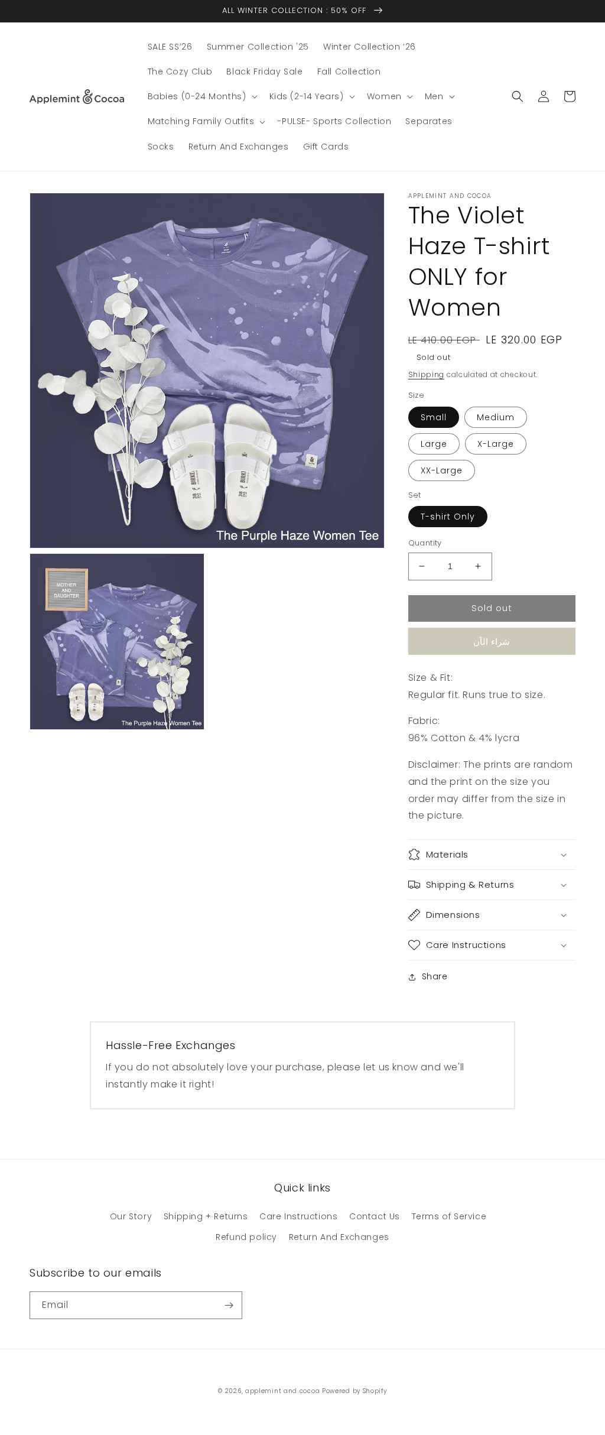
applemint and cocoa (282, 1391)
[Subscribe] (229, 1305)
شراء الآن (491, 641)
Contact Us (374, 1216)
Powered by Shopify (354, 1391)
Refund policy (246, 1237)
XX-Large (442, 470)
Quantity (425, 542)
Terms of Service (449, 1216)
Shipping (426, 374)
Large (434, 444)
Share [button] (435, 976)
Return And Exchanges (339, 1237)
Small (434, 417)
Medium (496, 417)
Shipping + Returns (206, 1216)
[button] (201, 96)
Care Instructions (298, 1216)
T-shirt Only (448, 516)
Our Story (131, 1216)
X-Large (495, 444)
